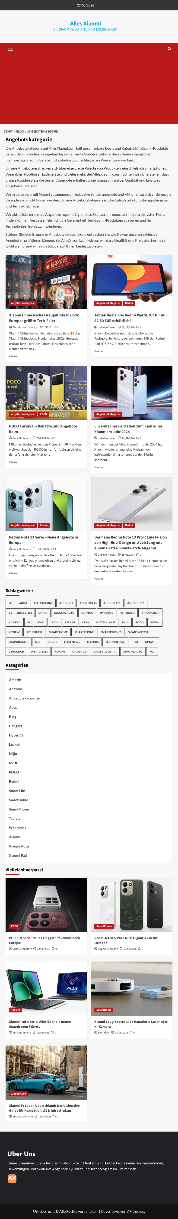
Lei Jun (70, 622)
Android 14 (88, 603)
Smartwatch (138, 632)
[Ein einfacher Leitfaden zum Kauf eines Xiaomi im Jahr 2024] (132, 393)
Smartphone (84, 632)
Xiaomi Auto (133, 651)
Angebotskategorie (23, 303)
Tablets (14, 818)
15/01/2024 (42, 549)
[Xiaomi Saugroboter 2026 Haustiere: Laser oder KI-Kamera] (132, 989)
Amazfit (15, 680)
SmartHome (18, 800)
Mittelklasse (105, 622)
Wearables (39, 651)
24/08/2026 (43, 949)
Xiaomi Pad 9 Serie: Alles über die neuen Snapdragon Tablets (40, 1024)
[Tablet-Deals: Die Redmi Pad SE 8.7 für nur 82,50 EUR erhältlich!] (132, 282)
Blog (12, 717)
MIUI (125, 622)
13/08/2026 (121, 1033)
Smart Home (58, 632)
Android (66, 603)
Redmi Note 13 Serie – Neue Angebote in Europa (43, 540)
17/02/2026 (44, 327)
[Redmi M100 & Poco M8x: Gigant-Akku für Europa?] (132, 905)
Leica (54, 622)
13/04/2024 (128, 438)
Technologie (115, 642)
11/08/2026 (44, 1117)
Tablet (52, 642)
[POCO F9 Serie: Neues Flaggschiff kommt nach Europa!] (46, 905)
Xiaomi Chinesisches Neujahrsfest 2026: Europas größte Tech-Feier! (44, 318)
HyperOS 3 (127, 612)
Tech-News (72, 642)
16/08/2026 (42, 1033)
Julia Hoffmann (107, 327)
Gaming (87, 612)
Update (150, 642)
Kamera (15, 622)
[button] (9, 49)
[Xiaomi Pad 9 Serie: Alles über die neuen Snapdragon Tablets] (46, 989)
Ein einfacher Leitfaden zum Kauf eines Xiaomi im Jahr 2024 (128, 429)
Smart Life (17, 791)
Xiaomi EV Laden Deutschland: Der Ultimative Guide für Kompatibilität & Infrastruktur (44, 1108)
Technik (93, 642)
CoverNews (110, 1211)
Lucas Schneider (22, 949)
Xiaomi (59, 651)
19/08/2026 (130, 949)
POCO (43, 414)
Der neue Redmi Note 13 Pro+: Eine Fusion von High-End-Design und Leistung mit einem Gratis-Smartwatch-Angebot (130, 543)
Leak (40, 622)
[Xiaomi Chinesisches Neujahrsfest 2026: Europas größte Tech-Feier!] (46, 282)
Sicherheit (34, 632)
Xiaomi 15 (79, 651)
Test (135, 642)
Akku (23, 603)
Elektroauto (64, 612)
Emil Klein (104, 1033)
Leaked (14, 744)
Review (14, 632)
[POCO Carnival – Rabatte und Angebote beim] (46, 393)
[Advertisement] (89, 89)
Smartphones (111, 632)
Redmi (129, 303)
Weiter (13, 356)
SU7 (37, 642)
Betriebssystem (20, 612)
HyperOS (106, 612)
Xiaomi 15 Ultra (105, 651)
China (43, 612)
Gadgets (15, 726)
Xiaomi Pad (18, 855)
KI (28, 622)
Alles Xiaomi (85, 23)
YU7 (152, 651)
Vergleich (16, 651)
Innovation (150, 612)
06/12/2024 (128, 327)
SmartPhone (19, 809)
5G (10, 603)
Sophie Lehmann (23, 327)
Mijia (85, 622)
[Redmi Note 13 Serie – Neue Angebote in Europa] (46, 504)
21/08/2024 (42, 438)
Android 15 (112, 603)
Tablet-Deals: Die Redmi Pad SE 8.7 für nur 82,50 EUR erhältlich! (130, 318)
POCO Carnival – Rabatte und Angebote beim (43, 429)
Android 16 (135, 603)
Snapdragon (19, 642)
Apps (13, 707)
